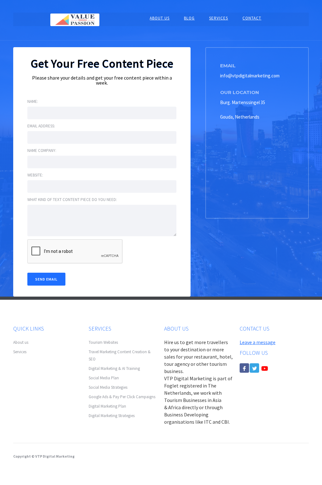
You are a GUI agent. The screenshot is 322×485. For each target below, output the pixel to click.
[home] (74, 19)
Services (19, 351)
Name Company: (41, 150)
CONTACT (251, 18)
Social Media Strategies (108, 387)
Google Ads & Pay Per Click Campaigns (122, 396)
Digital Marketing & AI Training (114, 368)
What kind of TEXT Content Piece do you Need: (72, 199)
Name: (32, 101)
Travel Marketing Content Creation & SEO (120, 355)
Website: (35, 175)
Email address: (41, 126)
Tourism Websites (103, 342)
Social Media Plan (104, 378)
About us (20, 342)
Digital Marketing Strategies (112, 415)
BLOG (189, 18)
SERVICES (218, 18)
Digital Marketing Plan (107, 406)
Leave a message (257, 342)
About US (159, 18)
